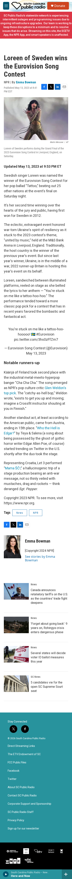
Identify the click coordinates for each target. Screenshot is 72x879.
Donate (59, 5)
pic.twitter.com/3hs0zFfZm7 (36, 339)
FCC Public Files (17, 762)
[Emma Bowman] (12, 546)
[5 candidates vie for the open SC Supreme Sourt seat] (16, 683)
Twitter (12, 779)
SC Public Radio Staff (21, 812)
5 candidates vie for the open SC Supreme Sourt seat (47, 687)
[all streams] (67, 874)
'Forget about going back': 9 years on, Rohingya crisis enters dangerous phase (49, 628)
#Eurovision (45, 334)
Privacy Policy (16, 820)
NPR (35, 512)
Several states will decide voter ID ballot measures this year (48, 657)
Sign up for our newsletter (23, 828)
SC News (35, 676)
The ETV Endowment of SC (24, 754)
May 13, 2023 (36, 353)
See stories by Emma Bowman (40, 558)
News (19, 512)
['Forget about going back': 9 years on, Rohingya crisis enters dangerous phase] (16, 625)
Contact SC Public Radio (22, 795)
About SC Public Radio (21, 787)
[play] (5, 874)
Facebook (13, 770)
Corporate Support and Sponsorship (29, 803)
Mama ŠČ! (13, 468)
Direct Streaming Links (21, 746)
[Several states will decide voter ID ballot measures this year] (16, 654)
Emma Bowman (26, 82)
